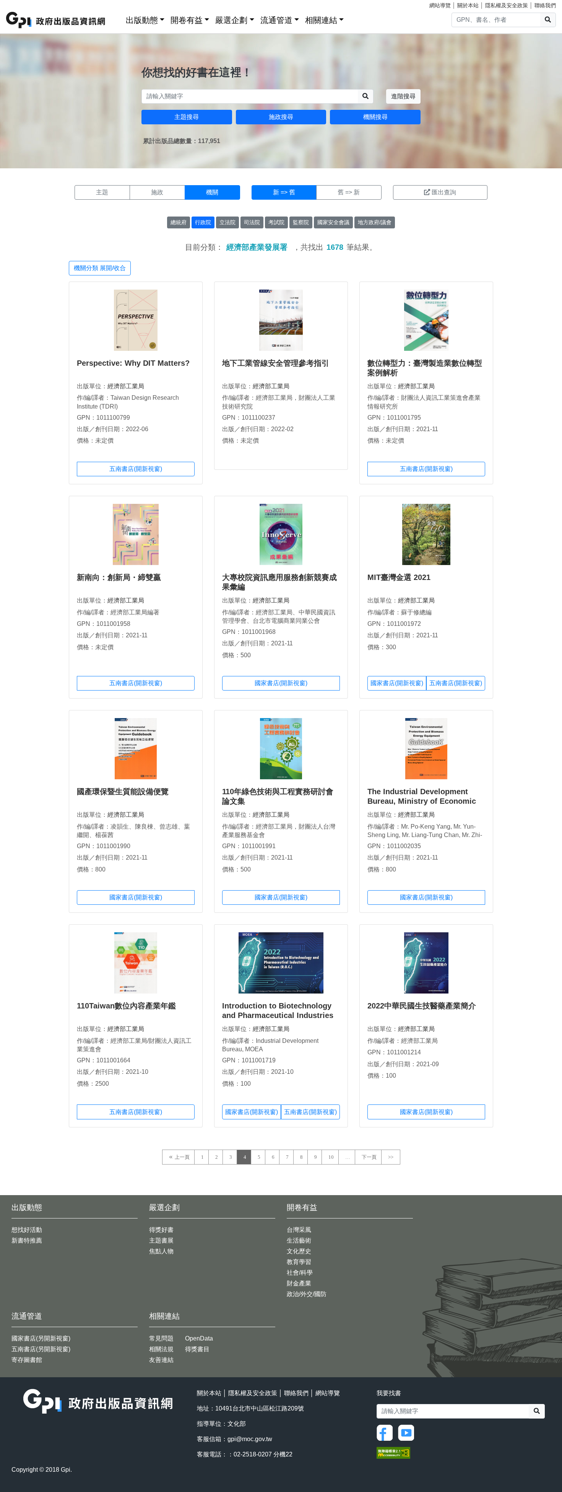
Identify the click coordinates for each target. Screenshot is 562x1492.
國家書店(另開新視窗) (40, 1338)
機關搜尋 (375, 117)
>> (390, 1157)
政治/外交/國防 (306, 1294)
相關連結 (321, 20)
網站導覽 (440, 5)
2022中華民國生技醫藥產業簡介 (421, 1006)
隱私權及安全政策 (506, 5)
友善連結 (161, 1360)
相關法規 (161, 1349)
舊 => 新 (349, 192)
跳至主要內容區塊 (21, 4)
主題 (102, 192)
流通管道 (276, 20)
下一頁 (369, 1157)
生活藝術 (299, 1240)
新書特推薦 (26, 1240)
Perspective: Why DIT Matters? (133, 363)
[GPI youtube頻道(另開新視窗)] (408, 1432)
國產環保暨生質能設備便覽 (123, 791)
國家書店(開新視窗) (281, 683)
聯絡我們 (545, 5)
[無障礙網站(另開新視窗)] (393, 1452)
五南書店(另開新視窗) (40, 1349)
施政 (157, 192)
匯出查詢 (444, 192)
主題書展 (161, 1240)
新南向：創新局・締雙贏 (119, 577)
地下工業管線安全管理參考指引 (275, 363)
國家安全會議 (333, 222)
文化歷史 (299, 1251)
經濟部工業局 (125, 386)
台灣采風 (299, 1230)
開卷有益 (187, 20)
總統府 (179, 222)
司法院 (252, 222)
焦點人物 (161, 1251)
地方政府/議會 (374, 222)
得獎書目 (197, 1349)
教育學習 (299, 1262)
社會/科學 (300, 1272)
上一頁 (182, 1157)
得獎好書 (161, 1230)
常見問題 (161, 1338)
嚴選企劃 (231, 20)
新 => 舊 (284, 192)
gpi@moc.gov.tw (249, 1439)
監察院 (301, 222)
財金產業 (299, 1283)
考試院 (276, 222)
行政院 (203, 222)
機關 (212, 192)
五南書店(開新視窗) (135, 469)
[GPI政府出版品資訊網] (56, 20)
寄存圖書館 (26, 1360)
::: (117, 18)
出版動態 (142, 20)
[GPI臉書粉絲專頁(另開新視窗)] (386, 1432)
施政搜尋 (281, 117)
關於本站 (468, 5)
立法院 (227, 222)
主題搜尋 (186, 117)
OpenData (199, 1338)
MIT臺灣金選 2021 (398, 577)
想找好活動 (26, 1230)
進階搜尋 (403, 96)
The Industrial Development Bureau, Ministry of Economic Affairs (421, 801)
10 (331, 1157)
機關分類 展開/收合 (100, 268)
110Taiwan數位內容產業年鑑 (126, 1006)
